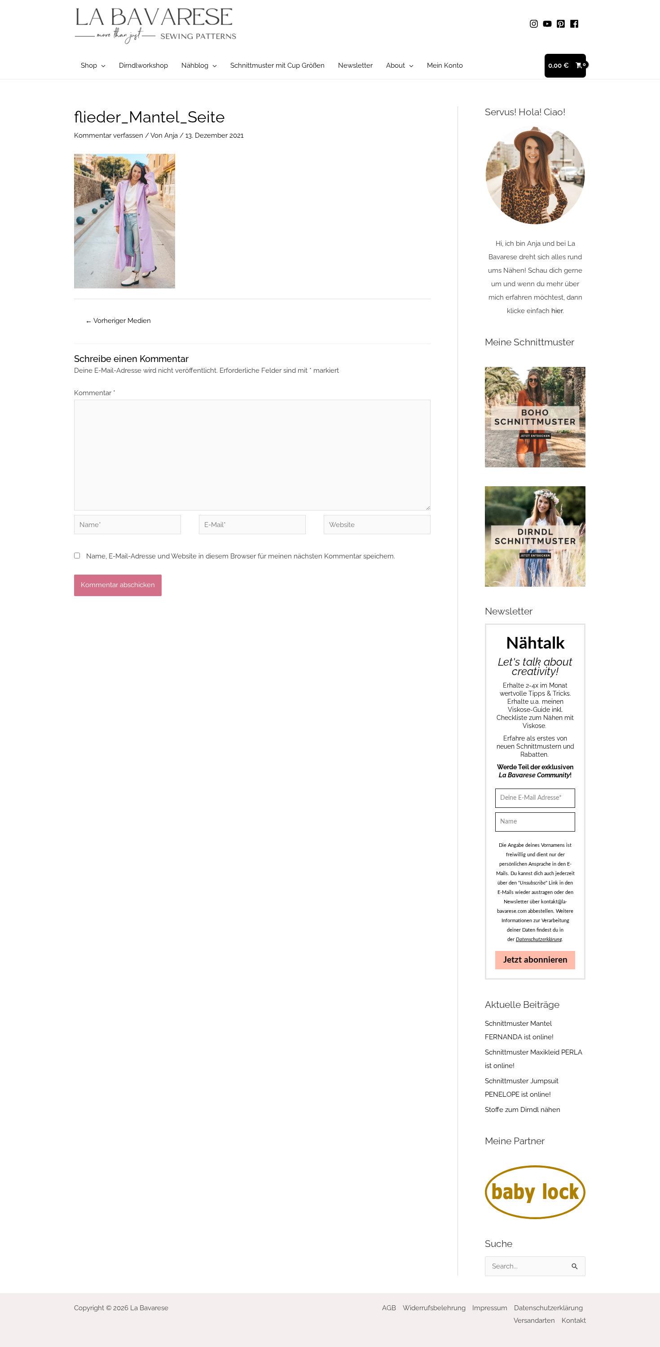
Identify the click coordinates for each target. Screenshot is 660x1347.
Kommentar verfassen (108, 135)
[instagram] (535, 23)
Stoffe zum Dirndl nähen (522, 1110)
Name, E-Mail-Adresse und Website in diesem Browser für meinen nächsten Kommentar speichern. (240, 556)
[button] (101, 65)
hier (557, 311)
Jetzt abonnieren (535, 960)
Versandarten (534, 1320)
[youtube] (548, 23)
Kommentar (94, 393)
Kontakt (574, 1320)
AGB (389, 1308)
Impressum (489, 1308)
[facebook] (575, 23)
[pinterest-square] (562, 23)
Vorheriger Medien (118, 321)
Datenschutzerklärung (548, 1308)
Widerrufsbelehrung (434, 1308)
